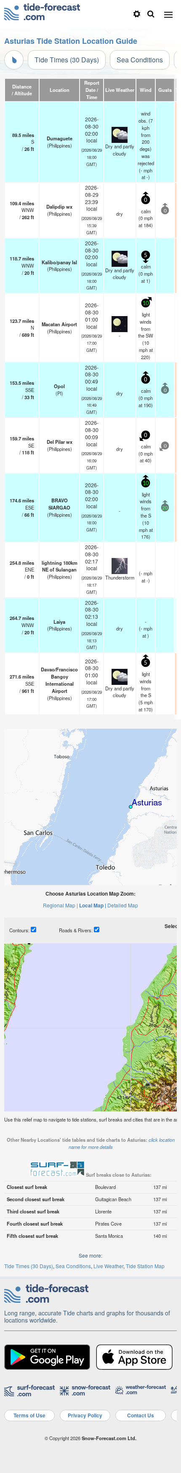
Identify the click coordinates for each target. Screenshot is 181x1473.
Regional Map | (60, 905)
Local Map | (92, 905)
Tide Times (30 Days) (67, 59)
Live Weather (108, 1265)
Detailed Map (122, 905)
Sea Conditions (140, 59)
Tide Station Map (145, 1265)
